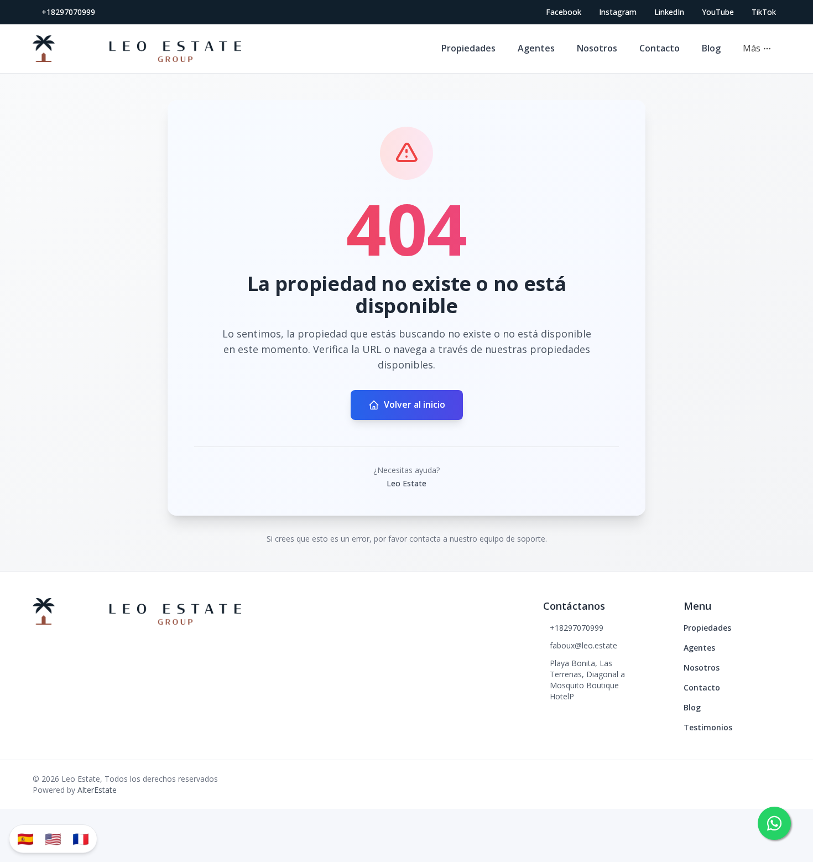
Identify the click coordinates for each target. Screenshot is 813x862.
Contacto (659, 48)
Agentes (536, 48)
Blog (711, 48)
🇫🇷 (80, 838)
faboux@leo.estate (583, 645)
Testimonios (708, 727)
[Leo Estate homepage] (137, 48)
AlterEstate (97, 790)
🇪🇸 (25, 838)
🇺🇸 (53, 838)
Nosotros (597, 48)
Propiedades (468, 48)
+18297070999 (68, 12)
